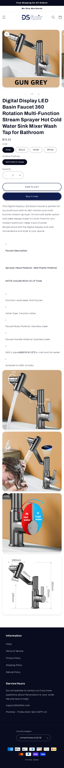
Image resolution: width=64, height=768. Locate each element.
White (50, 150)
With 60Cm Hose (15, 162)
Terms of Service (14, 651)
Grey (8, 150)
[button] (3, 17)
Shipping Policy (14, 665)
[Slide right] (38, 94)
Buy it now (32, 196)
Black (22, 150)
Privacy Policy (13, 658)
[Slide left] (25, 94)
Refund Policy (13, 672)
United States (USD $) (30, 738)
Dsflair (36, 760)
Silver (36, 150)
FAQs (9, 644)
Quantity (6, 169)
